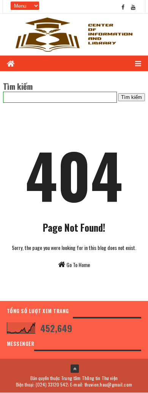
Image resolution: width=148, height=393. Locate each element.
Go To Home (77, 265)
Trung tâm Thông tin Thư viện (89, 378)
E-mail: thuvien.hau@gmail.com (101, 384)
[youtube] (133, 6)
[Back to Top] (75, 368)
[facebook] (123, 6)
